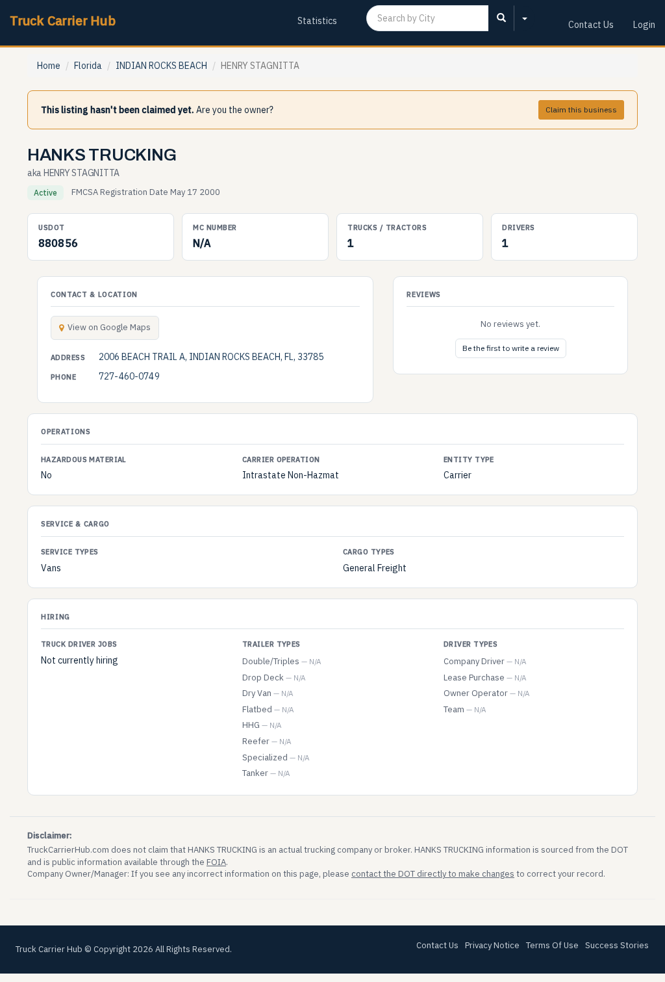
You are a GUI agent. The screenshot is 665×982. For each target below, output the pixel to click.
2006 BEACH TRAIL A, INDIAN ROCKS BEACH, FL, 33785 (211, 357)
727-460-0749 (129, 376)
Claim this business (581, 109)
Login (644, 25)
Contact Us (591, 25)
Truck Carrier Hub (63, 20)
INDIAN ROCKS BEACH (161, 65)
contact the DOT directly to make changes (432, 873)
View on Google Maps (109, 327)
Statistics (317, 21)
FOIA (216, 862)
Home (48, 65)
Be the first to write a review (510, 348)
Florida (88, 65)
